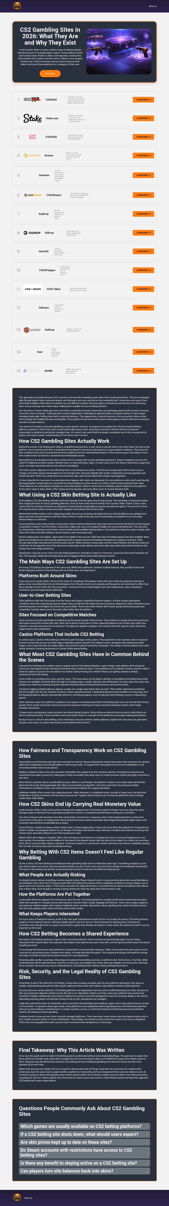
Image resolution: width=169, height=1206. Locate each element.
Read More (50, 74)
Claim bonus (142, 100)
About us (153, 6)
